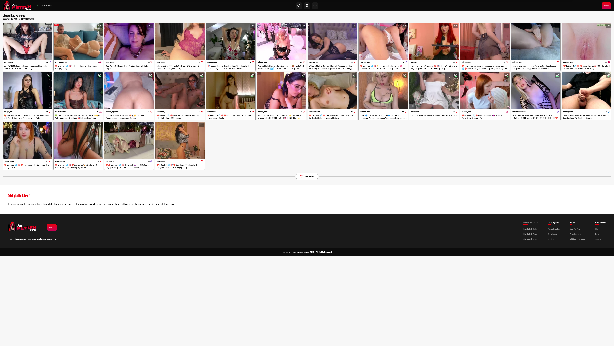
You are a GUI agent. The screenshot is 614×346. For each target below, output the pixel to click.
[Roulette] (315, 5)
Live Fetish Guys (530, 234)
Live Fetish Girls (530, 229)
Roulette (598, 239)
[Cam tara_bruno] (180, 41)
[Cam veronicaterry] (332, 90)
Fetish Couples (554, 229)
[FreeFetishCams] (17, 5)
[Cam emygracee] (180, 140)
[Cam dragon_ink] (27, 90)
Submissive (552, 234)
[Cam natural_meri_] (586, 41)
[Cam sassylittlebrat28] (535, 90)
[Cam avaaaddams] (78, 140)
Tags (597, 234)
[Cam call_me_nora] (383, 41)
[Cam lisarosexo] (434, 90)
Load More (309, 176)
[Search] (299, 5)
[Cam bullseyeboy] (586, 90)
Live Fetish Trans (530, 239)
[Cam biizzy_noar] (281, 41)
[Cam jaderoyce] (434, 41)
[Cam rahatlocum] (332, 41)
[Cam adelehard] (129, 140)
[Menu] (307, 5)
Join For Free (575, 229)
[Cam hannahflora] (230, 41)
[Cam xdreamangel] (27, 41)
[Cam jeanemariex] (383, 90)
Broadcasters (575, 234)
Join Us (606, 5)
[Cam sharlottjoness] (78, 90)
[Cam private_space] (535, 41)
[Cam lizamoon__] (180, 90)
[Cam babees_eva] (485, 90)
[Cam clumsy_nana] (27, 140)
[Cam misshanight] (485, 41)
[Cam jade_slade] (129, 41)
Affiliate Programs (577, 239)
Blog (597, 229)
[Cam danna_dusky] (281, 90)
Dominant (551, 239)
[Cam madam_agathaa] (129, 90)
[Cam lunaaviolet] (230, 90)
